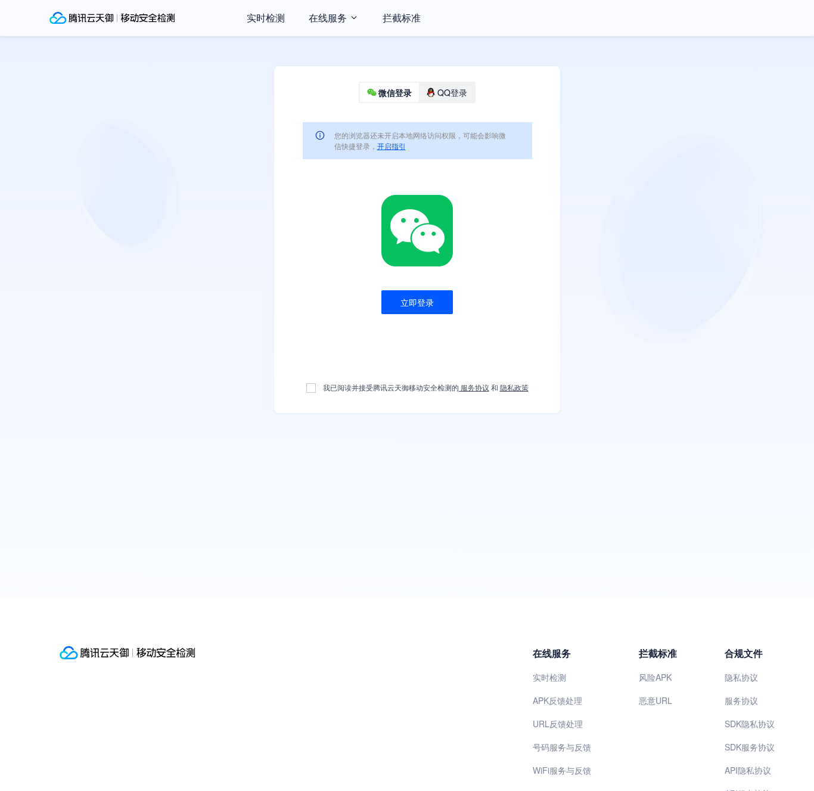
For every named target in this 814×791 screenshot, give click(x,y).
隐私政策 (514, 387)
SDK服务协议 (750, 747)
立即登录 (417, 302)
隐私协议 (741, 677)
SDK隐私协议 (750, 724)
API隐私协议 (748, 770)
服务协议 (474, 387)
